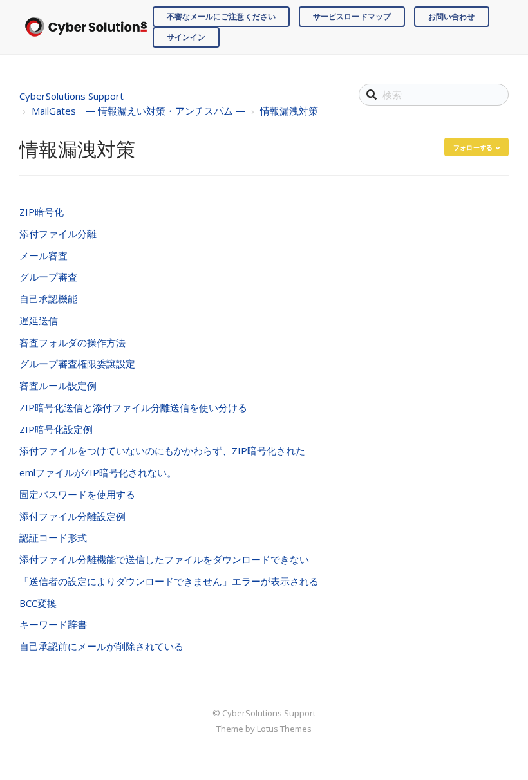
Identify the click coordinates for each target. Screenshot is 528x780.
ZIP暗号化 (41, 211)
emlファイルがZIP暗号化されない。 (97, 472)
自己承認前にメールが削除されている (101, 646)
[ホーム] (86, 27)
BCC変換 (38, 603)
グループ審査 (48, 276)
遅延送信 (38, 320)
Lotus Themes (284, 728)
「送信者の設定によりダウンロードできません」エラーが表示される (169, 581)
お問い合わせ (451, 16)
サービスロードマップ (352, 16)
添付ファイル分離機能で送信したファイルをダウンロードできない (164, 559)
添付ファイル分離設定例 (72, 516)
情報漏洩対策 (289, 110)
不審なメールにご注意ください (221, 16)
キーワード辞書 (53, 624)
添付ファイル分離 (58, 233)
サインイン (186, 37)
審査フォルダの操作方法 (72, 342)
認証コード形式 (53, 537)
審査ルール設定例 (58, 385)
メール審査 (43, 255)
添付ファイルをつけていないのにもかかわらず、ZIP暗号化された (162, 450)
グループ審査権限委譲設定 (77, 363)
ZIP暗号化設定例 (56, 429)
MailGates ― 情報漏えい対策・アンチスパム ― (138, 110)
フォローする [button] (473, 147)
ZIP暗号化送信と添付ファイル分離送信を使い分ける (133, 407)
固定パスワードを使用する (77, 494)
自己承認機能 (48, 298)
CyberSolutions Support (71, 95)
